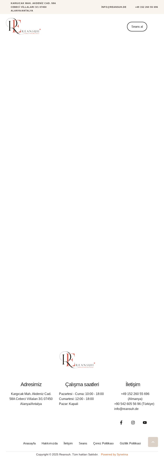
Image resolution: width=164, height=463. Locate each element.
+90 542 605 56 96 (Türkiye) (134, 404)
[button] (111, 7)
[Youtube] (145, 422)
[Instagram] (133, 422)
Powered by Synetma (114, 454)
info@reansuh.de (126, 409)
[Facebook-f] (121, 422)
